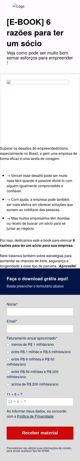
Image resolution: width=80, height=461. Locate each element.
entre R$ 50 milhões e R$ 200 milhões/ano (32, 374)
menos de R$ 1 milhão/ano (32, 344)
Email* (12, 321)
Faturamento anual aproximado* (32, 338)
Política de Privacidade (35, 416)
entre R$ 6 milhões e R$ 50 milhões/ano (30, 361)
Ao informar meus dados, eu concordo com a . (36, 414)
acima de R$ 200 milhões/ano (34, 384)
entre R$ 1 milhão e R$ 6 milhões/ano (41, 351)
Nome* (12, 304)
